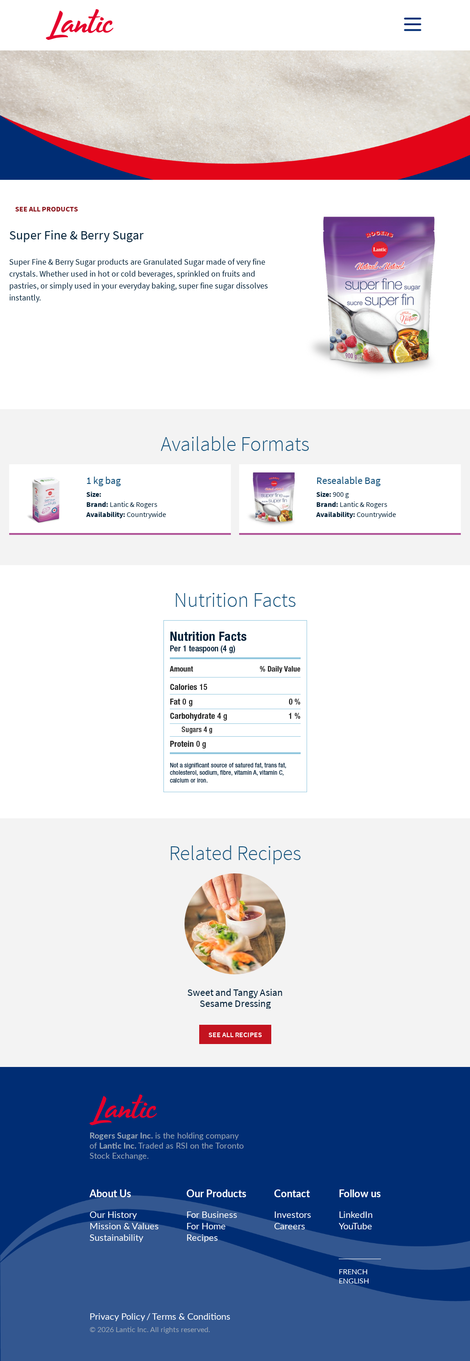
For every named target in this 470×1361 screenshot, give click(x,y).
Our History (113, 1215)
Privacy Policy (117, 1317)
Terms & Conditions (191, 1317)
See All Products (46, 208)
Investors (292, 1215)
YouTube (355, 1226)
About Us (110, 1194)
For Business (211, 1215)
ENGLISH (354, 1281)
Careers (289, 1226)
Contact (292, 1194)
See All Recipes (235, 1034)
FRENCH (353, 1272)
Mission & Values (124, 1226)
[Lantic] (79, 25)
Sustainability (116, 1238)
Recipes (202, 1238)
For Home (206, 1226)
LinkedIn (356, 1215)
